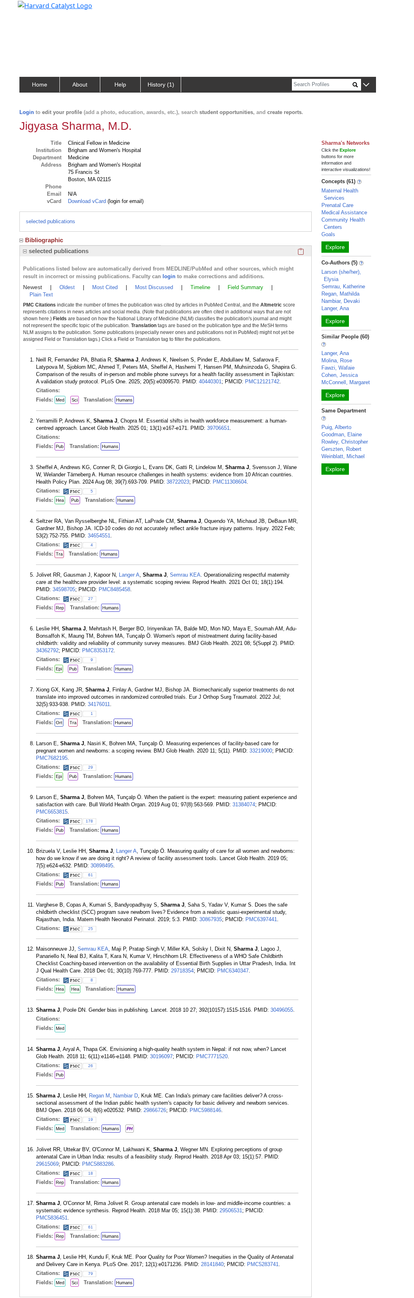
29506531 (231, 1210)
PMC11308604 (230, 482)
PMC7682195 (52, 758)
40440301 (210, 381)
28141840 (212, 1264)
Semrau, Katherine (343, 286)
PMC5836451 (52, 1218)
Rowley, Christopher (344, 442)
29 (90, 767)
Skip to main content (33, 9)
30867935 (210, 919)
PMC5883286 (98, 1164)
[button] (366, 85)
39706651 (218, 428)
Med (60, 399)
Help (120, 84)
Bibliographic (44, 240)
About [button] (79, 84)
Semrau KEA (185, 575)
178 (89, 821)
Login (26, 112)
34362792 (47, 650)
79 (90, 1273)
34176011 (99, 704)
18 (90, 1173)
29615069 (47, 1164)
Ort (59, 722)
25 (90, 928)
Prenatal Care (337, 205)
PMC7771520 (212, 1056)
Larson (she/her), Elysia (341, 275)
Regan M (99, 1096)
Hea (60, 500)
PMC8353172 (98, 650)
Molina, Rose (336, 360)
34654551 (99, 536)
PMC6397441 (261, 919)
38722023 (178, 482)
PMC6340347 (233, 971)
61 (90, 875)
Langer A (129, 575)
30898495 (102, 866)
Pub (59, 446)
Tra (59, 554)
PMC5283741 (263, 1264)
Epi (59, 668)
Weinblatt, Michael (343, 456)
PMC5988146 (205, 1110)
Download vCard (87, 201)
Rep (60, 607)
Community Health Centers (343, 223)
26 (90, 1065)
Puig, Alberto (336, 427)
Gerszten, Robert (341, 449)
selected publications (50, 221)
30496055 (281, 1010)
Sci (75, 399)
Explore (335, 247)
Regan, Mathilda (340, 294)
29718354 (182, 971)
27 (90, 598)
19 (90, 1119)
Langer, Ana (335, 308)
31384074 (243, 804)
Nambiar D (125, 1096)
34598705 (64, 589)
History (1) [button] (161, 84)
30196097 (161, 1056)
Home (39, 84)
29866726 (155, 1110)
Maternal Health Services (339, 194)
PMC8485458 (114, 589)
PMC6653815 (52, 812)
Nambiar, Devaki (340, 301)
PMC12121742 (262, 381)
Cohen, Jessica (339, 375)
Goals (328, 234)
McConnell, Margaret (345, 382)
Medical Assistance (344, 212)
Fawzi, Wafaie (338, 368)
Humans (124, 399)
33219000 (260, 751)
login (169, 276)
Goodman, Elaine (341, 434)
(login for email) (125, 201)
